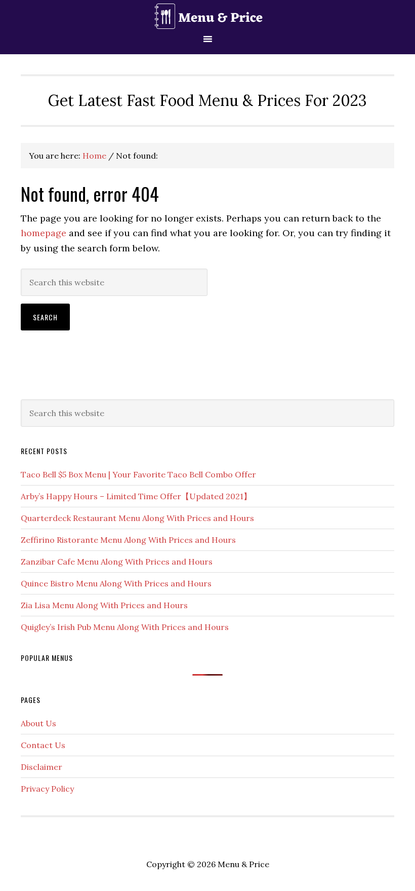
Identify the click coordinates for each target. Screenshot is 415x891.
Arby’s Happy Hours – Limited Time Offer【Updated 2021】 (136, 496)
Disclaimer (41, 767)
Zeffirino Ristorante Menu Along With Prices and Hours (128, 540)
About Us (38, 723)
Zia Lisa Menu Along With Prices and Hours (104, 605)
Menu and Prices (207, 16)
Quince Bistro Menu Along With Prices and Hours (116, 583)
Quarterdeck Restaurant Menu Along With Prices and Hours (137, 518)
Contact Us (43, 745)
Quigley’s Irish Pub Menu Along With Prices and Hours (125, 627)
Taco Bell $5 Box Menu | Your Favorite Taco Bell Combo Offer (138, 474)
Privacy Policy (47, 789)
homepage (43, 233)
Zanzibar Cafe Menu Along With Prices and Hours (117, 561)
